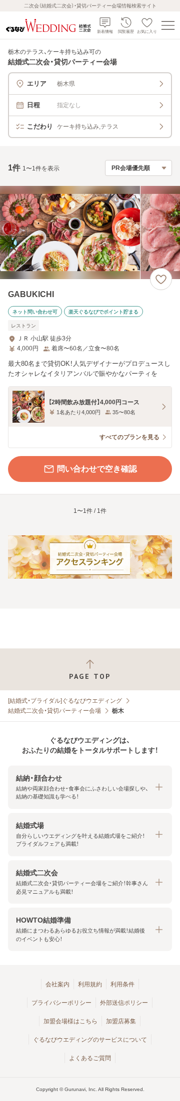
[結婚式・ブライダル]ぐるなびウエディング (65, 700)
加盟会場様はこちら (71, 1021)
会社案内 (58, 984)
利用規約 (90, 984)
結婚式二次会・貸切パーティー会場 (54, 710)
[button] (90, 787)
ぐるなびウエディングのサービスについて (90, 1039)
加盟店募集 (121, 1021)
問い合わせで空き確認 (97, 469)
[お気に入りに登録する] (161, 279)
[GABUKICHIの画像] (90, 232)
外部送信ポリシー (124, 1002)
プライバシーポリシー (62, 1002)
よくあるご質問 (90, 1058)
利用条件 (122, 984)
